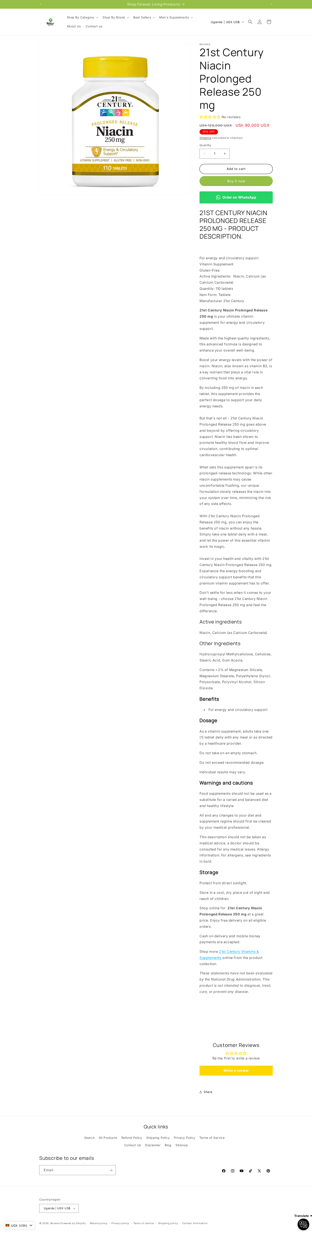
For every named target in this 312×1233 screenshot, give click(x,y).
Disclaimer (152, 1145)
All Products (108, 1137)
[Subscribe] (110, 1170)
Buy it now (236, 181)
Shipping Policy (158, 1137)
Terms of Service (212, 1137)
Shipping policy (168, 1223)
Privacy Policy (184, 1137)
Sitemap (182, 1145)
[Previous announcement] (40, 4)
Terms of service (143, 1223)
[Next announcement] (271, 4)
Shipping (205, 137)
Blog (168, 1145)
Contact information (195, 1223)
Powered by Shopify (73, 1223)
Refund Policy (131, 1137)
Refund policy (98, 1223)
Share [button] (208, 1092)
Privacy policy (120, 1223)
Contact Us (132, 1145)
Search (89, 1137)
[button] (82, 17)
